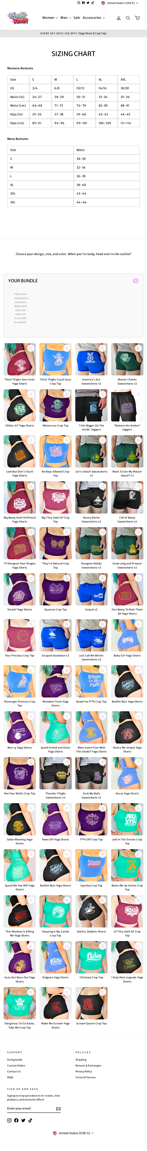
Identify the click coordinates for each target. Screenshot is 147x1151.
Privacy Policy (83, 1071)
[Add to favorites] (30, 348)
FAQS (10, 1077)
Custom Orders (16, 1065)
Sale (77, 18)
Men (64, 18)
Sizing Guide (14, 1059)
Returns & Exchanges (88, 1065)
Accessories (92, 18)
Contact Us (14, 1071)
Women (48, 18)
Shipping (80, 1059)
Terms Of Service (85, 1077)
